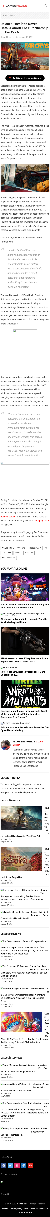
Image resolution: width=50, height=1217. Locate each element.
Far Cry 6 (21, 548)
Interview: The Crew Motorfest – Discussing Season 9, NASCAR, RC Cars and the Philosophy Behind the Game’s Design (25, 1109)
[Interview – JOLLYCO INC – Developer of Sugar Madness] (18, 1065)
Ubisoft (18, 553)
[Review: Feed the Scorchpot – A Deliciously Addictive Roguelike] (21, 859)
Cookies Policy (42, 1209)
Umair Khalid (6, 37)
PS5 (9, 553)
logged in (17, 784)
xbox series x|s (8, 558)
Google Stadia (34, 548)
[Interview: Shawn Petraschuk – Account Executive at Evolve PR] (15, 1084)
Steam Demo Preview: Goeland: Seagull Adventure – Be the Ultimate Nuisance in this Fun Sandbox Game (25, 995)
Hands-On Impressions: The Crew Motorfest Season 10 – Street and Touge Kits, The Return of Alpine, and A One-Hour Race (24, 950)
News (12, 16)
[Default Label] (23, 1165)
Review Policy (29, 1209)
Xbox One (29, 553)
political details (8, 516)
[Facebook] (4, 1165)
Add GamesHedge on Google (27, 78)
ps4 (3, 553)
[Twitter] (10, 1165)
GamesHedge (22, 1204)
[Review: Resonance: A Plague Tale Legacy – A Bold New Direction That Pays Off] (21, 818)
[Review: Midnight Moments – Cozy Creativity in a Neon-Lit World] (15, 912)
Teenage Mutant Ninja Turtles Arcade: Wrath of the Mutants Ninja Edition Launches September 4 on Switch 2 (24, 714)
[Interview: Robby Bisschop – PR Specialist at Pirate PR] (14, 1128)
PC (46, 548)
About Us (5, 1209)
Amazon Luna (8, 548)
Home (5, 16)
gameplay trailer (41, 520)
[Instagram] (17, 1165)
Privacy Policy (16, 1209)
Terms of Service (25, 1212)
